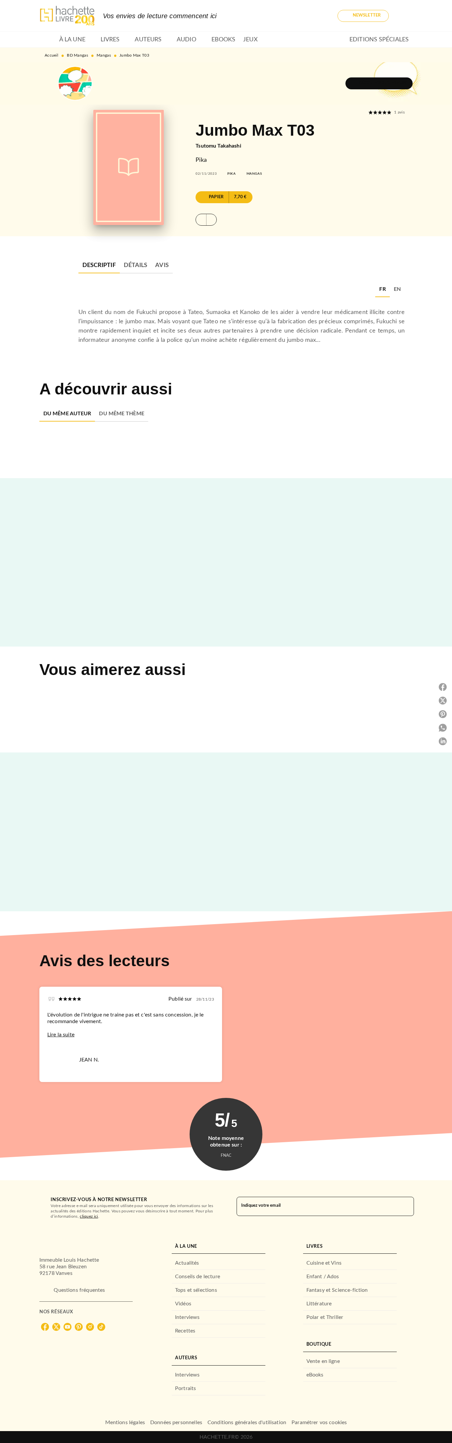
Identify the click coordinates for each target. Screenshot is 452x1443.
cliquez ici (89, 1216)
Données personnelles (176, 1422)
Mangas (104, 55)
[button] (363, 16)
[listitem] (45, 1326)
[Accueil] (67, 15)
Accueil (51, 55)
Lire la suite (60, 1034)
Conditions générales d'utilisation (246, 1422)
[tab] (47, 40)
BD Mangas (77, 55)
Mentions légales (125, 1422)
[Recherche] (405, 16)
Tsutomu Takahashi (218, 146)
